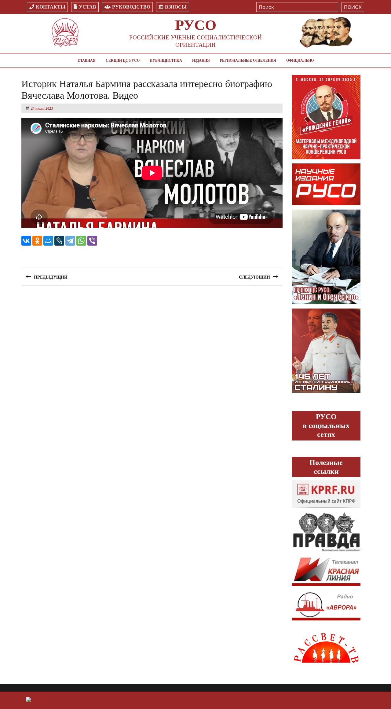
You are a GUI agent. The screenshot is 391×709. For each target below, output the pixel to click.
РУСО (195, 25)
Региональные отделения (248, 60)
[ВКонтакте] (26, 241)
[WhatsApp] (81, 241)
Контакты (50, 6)
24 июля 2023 (42, 108)
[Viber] (92, 241)
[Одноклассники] (37, 241)
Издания (201, 60)
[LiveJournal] (59, 241)
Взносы (176, 6)
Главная (87, 60)
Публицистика (166, 60)
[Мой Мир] (48, 241)
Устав (87, 6)
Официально (300, 60)
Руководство (131, 6)
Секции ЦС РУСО (123, 60)
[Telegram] (70, 241)
